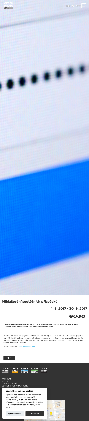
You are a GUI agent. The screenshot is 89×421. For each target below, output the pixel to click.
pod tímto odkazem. (27, 347)
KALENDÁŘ (6, 379)
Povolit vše (35, 413)
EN (70, 6)
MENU (77, 6)
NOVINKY (6, 381)
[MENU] (83, 5)
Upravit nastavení (14, 413)
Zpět (9, 358)
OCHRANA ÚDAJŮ (9, 384)
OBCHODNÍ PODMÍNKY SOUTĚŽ (15, 386)
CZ (67, 6)
